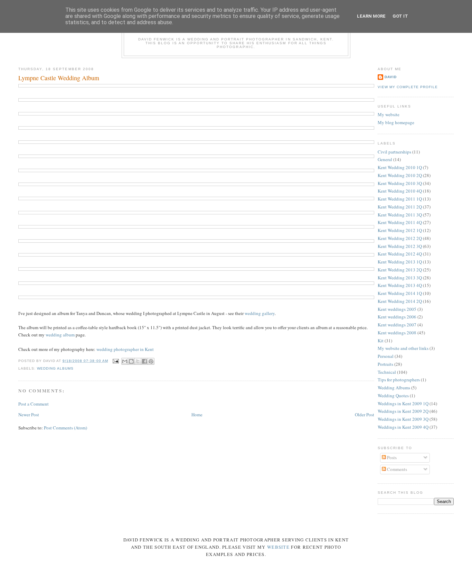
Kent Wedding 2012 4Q (400, 254)
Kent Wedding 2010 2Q (400, 175)
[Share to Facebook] (144, 361)
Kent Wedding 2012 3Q (400, 246)
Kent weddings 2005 (397, 309)
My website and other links (403, 348)
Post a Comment (33, 404)
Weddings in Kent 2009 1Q (403, 403)
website (278, 547)
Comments (396, 469)
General (385, 159)
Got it (400, 16)
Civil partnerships (394, 152)
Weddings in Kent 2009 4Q (403, 427)
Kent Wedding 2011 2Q (400, 207)
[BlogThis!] (131, 361)
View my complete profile (408, 87)
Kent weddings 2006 (397, 317)
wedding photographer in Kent (125, 349)
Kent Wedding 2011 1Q (400, 199)
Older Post (364, 414)
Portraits (385, 364)
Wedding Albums (55, 368)
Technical (387, 372)
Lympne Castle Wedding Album (58, 78)
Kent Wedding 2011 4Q (400, 222)
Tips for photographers (399, 380)
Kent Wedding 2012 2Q (400, 238)
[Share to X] (137, 361)
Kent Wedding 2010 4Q (400, 191)
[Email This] (124, 361)
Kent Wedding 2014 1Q (400, 293)
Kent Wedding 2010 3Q (400, 183)
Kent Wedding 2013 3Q (400, 278)
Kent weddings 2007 (397, 325)
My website (388, 114)
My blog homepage (396, 122)
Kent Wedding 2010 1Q (400, 167)
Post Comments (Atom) (65, 428)
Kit (381, 340)
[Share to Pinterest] (151, 361)
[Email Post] (116, 361)
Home (196, 414)
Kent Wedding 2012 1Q (400, 230)
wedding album (60, 335)
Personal (386, 356)
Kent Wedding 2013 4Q (400, 285)
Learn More (371, 16)
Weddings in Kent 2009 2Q (403, 411)
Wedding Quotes (393, 395)
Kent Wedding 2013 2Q (400, 270)
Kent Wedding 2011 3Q (400, 215)
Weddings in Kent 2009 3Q (403, 419)
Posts (391, 457)
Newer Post (28, 414)
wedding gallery (260, 313)
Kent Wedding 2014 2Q (400, 301)
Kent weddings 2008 (397, 333)
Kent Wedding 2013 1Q (400, 262)
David (391, 77)
